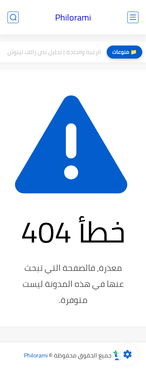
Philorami (73, 17)
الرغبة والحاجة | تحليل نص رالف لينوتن (54, 51)
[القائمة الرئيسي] (133, 17)
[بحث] (13, 17)
